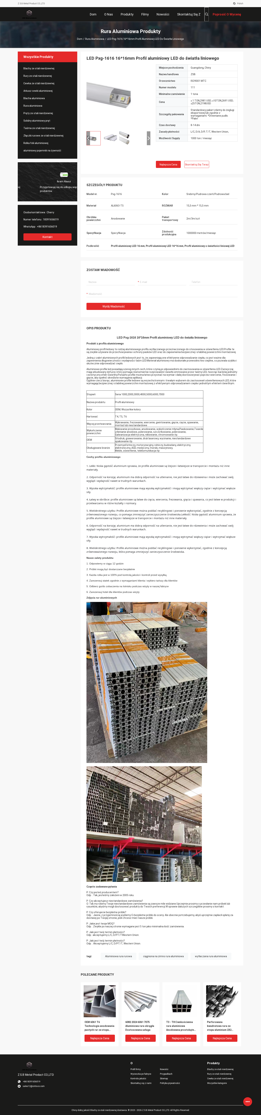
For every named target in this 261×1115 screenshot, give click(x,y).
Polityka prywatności (170, 1083)
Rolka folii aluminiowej (35, 143)
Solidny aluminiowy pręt (36, 120)
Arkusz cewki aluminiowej (38, 90)
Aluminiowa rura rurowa (118, 956)
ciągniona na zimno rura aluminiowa (163, 956)
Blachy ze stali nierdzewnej (38, 68)
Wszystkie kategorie (217, 1083)
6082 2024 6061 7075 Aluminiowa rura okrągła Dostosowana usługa (139, 1026)
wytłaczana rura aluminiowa (211, 956)
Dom (79, 38)
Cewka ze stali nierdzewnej (38, 83)
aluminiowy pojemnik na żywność (42, 150)
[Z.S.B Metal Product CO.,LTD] (29, 14)
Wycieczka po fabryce (140, 1074)
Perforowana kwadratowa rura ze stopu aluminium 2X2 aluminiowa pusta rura (220, 1026)
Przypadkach (166, 1074)
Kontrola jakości (138, 1078)
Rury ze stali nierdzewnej (37, 75)
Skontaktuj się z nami (140, 1083)
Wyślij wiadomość (113, 306)
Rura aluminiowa (94, 38)
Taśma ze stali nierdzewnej (39, 128)
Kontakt (47, 237)
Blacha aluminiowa (34, 98)
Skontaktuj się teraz (197, 164)
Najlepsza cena (168, 164)
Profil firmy (135, 1069)
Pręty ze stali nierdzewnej (38, 113)
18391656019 (51, 219)
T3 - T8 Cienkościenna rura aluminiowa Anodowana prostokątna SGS (180, 1026)
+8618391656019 (47, 226)
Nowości (164, 1069)
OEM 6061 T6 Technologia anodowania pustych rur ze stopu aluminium (99, 1026)
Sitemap (164, 1078)
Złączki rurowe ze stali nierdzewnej (43, 135)
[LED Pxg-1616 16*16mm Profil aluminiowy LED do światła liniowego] (118, 96)
